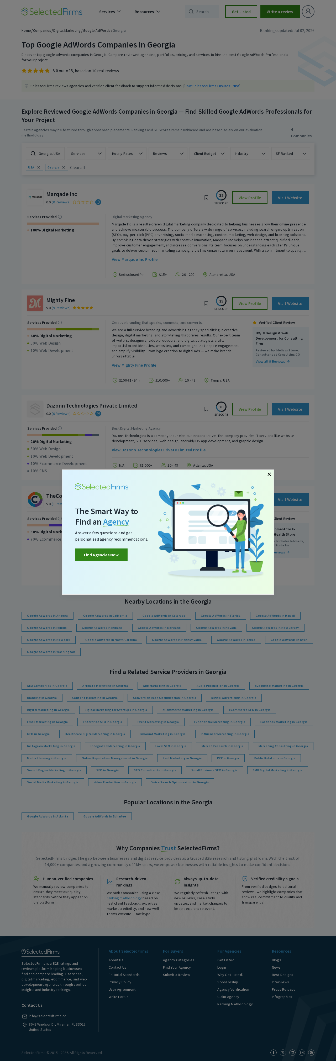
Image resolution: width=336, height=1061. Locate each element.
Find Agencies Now (101, 554)
